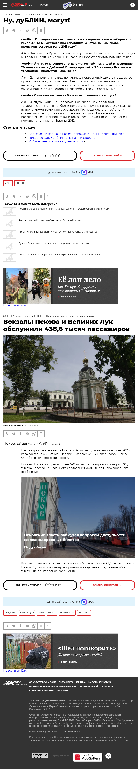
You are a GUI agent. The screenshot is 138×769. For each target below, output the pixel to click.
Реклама (81, 682)
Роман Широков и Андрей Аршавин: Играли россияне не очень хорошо (59, 254)
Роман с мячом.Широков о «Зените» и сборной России (50, 220)
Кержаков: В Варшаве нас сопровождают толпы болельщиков (75, 134)
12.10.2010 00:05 (11, 14)
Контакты (107, 686)
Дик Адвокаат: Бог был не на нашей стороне (62, 137)
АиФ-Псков (31, 425)
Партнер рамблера (60, 756)
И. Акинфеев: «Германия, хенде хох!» (56, 141)
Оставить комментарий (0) (107, 155)
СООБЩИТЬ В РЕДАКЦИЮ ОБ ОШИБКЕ (48, 690)
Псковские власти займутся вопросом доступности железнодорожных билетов (74, 537)
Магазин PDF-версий (99, 682)
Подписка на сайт (89, 686)
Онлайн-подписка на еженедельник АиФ (52, 686)
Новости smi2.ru (15, 305)
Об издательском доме (42, 682)
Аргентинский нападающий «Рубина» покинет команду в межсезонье (58, 231)
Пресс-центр (66, 682)
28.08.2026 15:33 (12, 316)
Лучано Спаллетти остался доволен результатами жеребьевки (54, 243)
